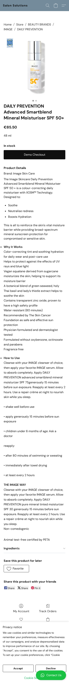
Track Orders (47, 611)
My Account (21, 611)
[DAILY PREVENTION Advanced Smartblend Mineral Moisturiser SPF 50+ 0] (34, 67)
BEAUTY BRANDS (39, 24)
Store (19, 24)
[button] (34, 675)
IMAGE (8, 29)
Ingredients (12, 548)
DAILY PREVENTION (30, 29)
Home (8, 24)
